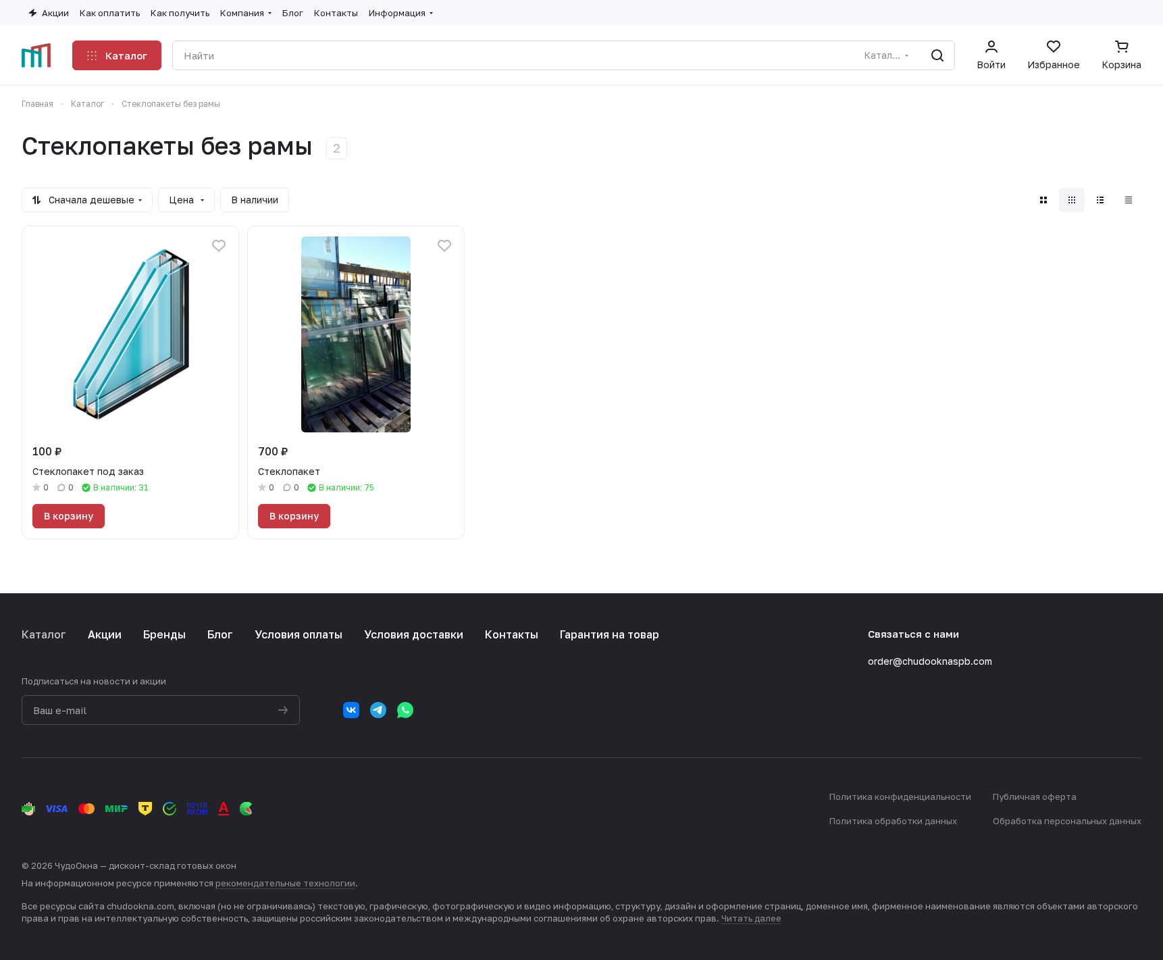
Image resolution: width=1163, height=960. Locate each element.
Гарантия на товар (609, 634)
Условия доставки (413, 634)
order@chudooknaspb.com (930, 661)
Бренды (164, 634)
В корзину (68, 516)
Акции (105, 634)
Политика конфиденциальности (900, 796)
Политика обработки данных (893, 820)
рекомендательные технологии (285, 883)
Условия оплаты (298, 634)
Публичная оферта (1035, 796)
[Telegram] (378, 710)
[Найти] (937, 55)
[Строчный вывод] (1100, 200)
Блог (220, 634)
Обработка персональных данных (1067, 820)
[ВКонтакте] (351, 710)
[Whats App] (405, 710)
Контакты (511, 634)
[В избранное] (219, 246)
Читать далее (751, 918)
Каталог (44, 634)
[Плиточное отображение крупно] (1043, 200)
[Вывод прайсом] (1128, 200)
